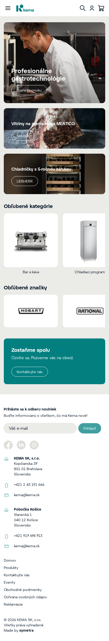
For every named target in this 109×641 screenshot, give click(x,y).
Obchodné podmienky (23, 589)
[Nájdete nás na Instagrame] (34, 445)
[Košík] (101, 8)
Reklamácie (13, 604)
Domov (10, 560)
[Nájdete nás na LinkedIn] (21, 445)
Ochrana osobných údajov (25, 597)
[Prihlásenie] (92, 8)
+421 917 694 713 (28, 535)
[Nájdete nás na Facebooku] (8, 445)
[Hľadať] (83, 8)
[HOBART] (31, 311)
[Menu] (8, 8)
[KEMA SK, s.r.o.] (25, 8)
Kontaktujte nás (30, 372)
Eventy (9, 582)
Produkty (11, 567)
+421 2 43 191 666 (29, 484)
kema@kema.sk (27, 495)
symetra (26, 630)
